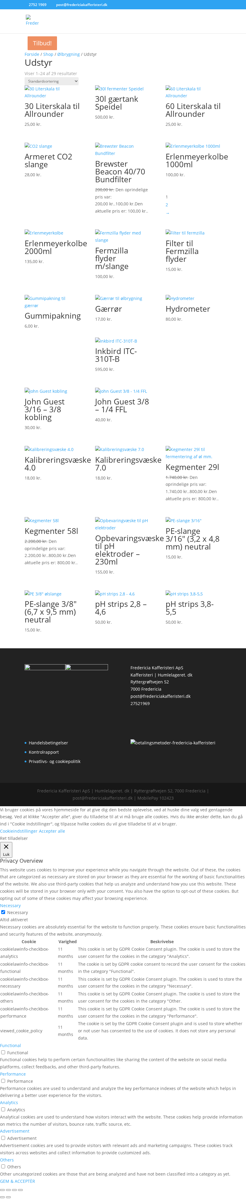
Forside (32, 54)
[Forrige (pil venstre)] (2, 1197)
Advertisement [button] (14, 1131)
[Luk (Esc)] (20, 1190)
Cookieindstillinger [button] (19, 831)
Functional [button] (10, 1045)
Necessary (17, 912)
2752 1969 (37, 4)
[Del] (14, 1190)
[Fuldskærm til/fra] (8, 1190)
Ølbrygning (68, 54)
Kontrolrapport (44, 752)
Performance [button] (13, 1074)
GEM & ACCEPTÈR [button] (17, 1181)
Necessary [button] (10, 905)
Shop (48, 54)
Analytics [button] (9, 1102)
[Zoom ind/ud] (2, 1190)
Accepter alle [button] (52, 831)
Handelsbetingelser (48, 743)
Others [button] (7, 1160)
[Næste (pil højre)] (8, 1197)
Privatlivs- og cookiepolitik (54, 761)
